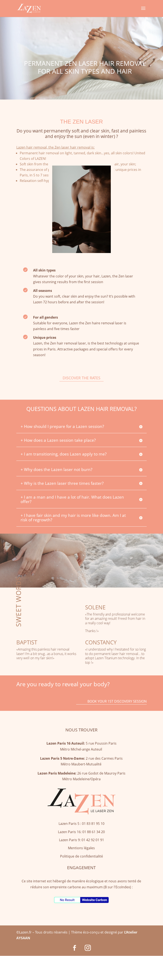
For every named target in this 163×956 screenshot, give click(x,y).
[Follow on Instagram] (88, 948)
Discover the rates (81, 377)
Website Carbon (94, 900)
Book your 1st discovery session (117, 701)
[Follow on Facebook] (74, 947)
